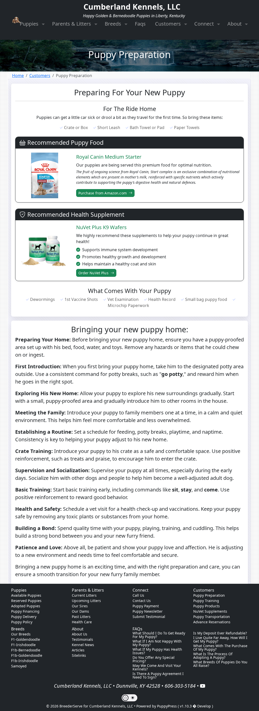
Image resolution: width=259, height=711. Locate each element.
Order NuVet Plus (94, 272)
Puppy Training (206, 600)
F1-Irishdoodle (23, 644)
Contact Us (142, 600)
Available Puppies (26, 595)
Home (18, 75)
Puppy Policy (21, 621)
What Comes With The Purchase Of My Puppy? (220, 647)
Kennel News (83, 644)
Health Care (82, 621)
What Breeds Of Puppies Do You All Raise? (220, 663)
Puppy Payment (146, 606)
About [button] (235, 23)
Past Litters (81, 616)
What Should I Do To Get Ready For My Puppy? (159, 635)
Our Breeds (21, 634)
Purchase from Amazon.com (103, 193)
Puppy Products (206, 606)
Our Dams (80, 611)
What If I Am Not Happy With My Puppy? (157, 643)
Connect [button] (204, 23)
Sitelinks (79, 655)
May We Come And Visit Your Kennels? (157, 667)
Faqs (140, 23)
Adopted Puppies (25, 606)
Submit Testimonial (149, 616)
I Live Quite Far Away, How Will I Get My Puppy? (220, 639)
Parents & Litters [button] (72, 23)
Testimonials (82, 639)
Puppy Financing (25, 611)
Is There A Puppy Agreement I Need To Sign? (158, 675)
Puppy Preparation (209, 595)
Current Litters (84, 595)
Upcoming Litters (86, 600)
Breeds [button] (113, 23)
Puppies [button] (30, 23)
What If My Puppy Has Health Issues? (157, 651)
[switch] (129, 698)
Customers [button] (168, 23)
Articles (78, 650)
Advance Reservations (211, 621)
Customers (39, 75)
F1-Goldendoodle (25, 639)
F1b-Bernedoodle (25, 650)
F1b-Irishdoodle (24, 660)
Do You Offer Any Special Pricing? (154, 659)
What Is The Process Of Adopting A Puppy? (212, 655)
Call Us (138, 595)
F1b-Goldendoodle (26, 655)
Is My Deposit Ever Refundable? (220, 633)
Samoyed (19, 666)
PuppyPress (167, 706)
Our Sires (80, 606)
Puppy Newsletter (148, 611)
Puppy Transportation (211, 616)
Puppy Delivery (23, 616)
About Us (79, 634)
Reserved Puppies (26, 600)
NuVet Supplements (210, 611)
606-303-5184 (180, 685)
